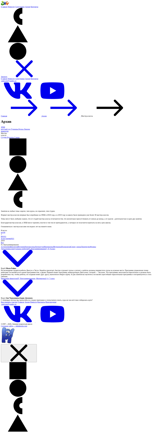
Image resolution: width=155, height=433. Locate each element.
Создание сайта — (14, 326)
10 (4, 236)
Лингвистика (30, 247)
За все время (6, 239)
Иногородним (50, 302)
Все (2, 243)
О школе (4, 7)
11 (5, 236)
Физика (93, 247)
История (21, 247)
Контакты (34, 7)
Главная (4, 116)
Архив (27, 7)
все (2, 232)
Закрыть (4, 77)
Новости (11, 7)
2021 (12, 239)
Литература (39, 247)
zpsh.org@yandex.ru (8, 81)
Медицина (57, 247)
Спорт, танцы (76, 247)
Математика (48, 247)
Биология (14, 247)
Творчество (85, 247)
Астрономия (6, 247)
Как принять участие (9, 302)
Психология (66, 247)
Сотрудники (20, 7)
